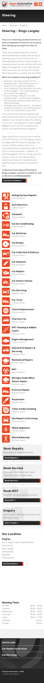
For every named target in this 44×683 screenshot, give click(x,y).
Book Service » (11, 481)
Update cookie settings (11, 674)
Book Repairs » (11, 458)
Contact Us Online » (12, 180)
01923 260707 (23, 176)
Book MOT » (10, 500)
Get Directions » (10, 564)
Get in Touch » (11, 523)
